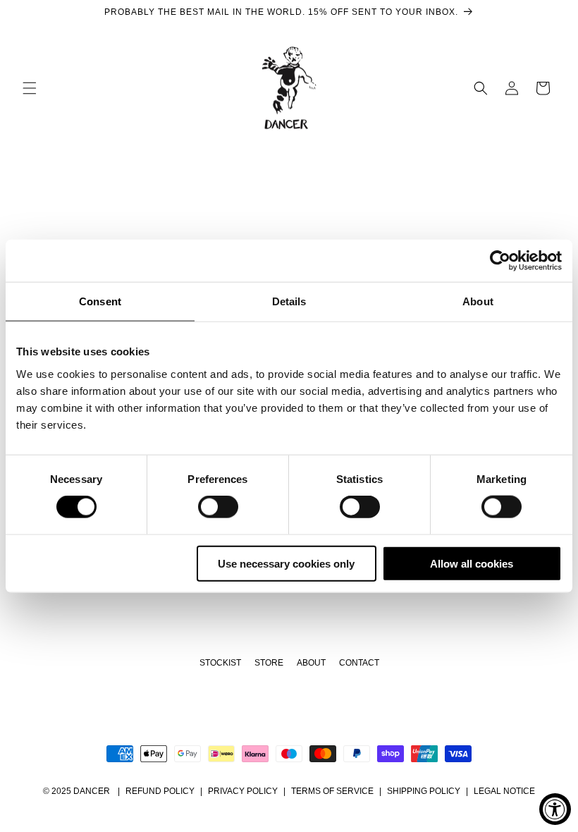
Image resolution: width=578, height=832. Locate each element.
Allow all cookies (471, 563)
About (311, 663)
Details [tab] (289, 301)
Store (268, 663)
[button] (29, 88)
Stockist (220, 663)
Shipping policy (423, 791)
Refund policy (160, 791)
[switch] (218, 507)
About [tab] (477, 301)
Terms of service (332, 791)
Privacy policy (243, 791)
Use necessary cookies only (286, 563)
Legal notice (504, 791)
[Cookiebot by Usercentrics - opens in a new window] (500, 260)
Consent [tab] (100, 301)
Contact (359, 663)
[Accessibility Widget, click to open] (555, 809)
